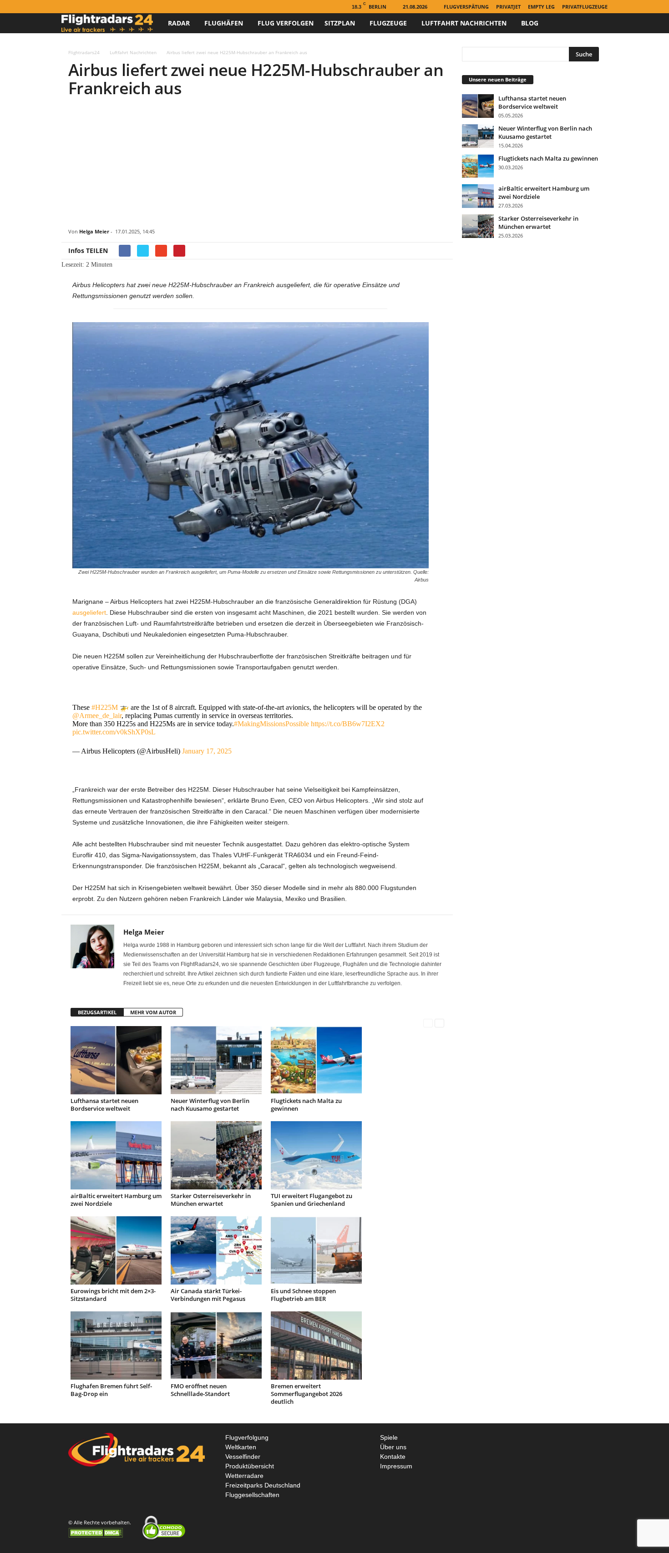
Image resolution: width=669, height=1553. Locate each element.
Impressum (396, 1466)
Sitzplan (339, 23)
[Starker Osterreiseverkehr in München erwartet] (216, 1155)
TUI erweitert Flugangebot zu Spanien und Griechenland (311, 1200)
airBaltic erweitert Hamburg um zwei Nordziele (116, 1200)
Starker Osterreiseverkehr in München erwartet (211, 1200)
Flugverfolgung (247, 1437)
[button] (594, 23)
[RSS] (81, 6)
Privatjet (508, 6)
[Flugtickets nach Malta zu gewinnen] (316, 1060)
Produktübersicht (249, 1466)
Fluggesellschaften (252, 1494)
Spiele (389, 1437)
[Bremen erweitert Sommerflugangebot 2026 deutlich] (316, 1345)
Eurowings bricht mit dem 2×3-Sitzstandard (113, 1295)
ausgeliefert (89, 612)
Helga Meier (94, 231)
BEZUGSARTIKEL (97, 1012)
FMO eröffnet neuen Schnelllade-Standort (200, 1390)
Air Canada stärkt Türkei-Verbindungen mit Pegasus (208, 1295)
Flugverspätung (466, 6)
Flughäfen (223, 23)
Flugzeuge (388, 23)
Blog (529, 23)
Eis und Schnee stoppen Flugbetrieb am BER (303, 1295)
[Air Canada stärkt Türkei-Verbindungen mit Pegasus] (216, 1250)
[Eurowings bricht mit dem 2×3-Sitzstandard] (116, 1250)
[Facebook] (66, 6)
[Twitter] (95, 6)
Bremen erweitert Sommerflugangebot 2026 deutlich (306, 1394)
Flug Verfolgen (286, 23)
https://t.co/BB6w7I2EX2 (348, 724)
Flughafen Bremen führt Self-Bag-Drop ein (111, 1390)
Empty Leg (541, 6)
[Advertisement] (257, 164)
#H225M (104, 707)
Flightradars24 (84, 52)
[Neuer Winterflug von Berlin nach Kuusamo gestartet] (216, 1060)
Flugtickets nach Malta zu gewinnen (306, 1105)
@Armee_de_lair (97, 715)
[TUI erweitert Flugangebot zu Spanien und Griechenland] (316, 1155)
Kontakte (392, 1456)
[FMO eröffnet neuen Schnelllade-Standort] (216, 1345)
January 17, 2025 (207, 751)
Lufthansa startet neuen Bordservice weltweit (104, 1105)
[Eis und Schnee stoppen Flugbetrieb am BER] (316, 1250)
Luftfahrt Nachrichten (464, 23)
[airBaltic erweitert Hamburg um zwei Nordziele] (116, 1155)
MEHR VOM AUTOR (153, 1012)
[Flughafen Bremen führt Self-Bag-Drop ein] (116, 1345)
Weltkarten (240, 1447)
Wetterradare (244, 1475)
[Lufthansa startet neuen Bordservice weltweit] (116, 1060)
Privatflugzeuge (585, 6)
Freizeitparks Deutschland (262, 1485)
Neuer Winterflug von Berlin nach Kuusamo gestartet (210, 1105)
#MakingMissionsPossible (271, 724)
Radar (179, 23)
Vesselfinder (242, 1456)
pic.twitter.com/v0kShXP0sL (114, 732)
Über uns (393, 1447)
